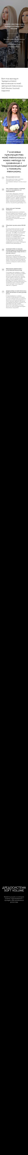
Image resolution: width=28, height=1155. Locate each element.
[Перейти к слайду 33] (22, 139)
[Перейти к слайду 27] (13, 139)
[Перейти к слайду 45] (17, 141)
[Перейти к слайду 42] (13, 141)
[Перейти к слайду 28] (14, 139)
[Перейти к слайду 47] (20, 141)
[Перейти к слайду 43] (14, 141)
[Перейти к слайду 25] (10, 139)
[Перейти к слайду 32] (20, 139)
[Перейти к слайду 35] (25, 139)
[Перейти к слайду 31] (19, 139)
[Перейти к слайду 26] (11, 139)
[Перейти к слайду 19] (1, 139)
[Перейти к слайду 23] (7, 139)
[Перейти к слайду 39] (8, 141)
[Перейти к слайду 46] (19, 141)
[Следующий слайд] (27, 121)
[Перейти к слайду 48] (22, 141)
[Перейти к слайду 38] (7, 141)
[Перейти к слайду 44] (16, 141)
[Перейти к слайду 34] (23, 139)
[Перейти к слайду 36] (26, 139)
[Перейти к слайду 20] (2, 139)
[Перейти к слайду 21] (4, 139)
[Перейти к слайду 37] (5, 141)
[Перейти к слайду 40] (10, 141)
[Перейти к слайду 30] (17, 139)
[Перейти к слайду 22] (5, 139)
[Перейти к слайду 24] (8, 139)
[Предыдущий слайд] (1, 121)
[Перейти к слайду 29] (16, 139)
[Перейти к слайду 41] (11, 141)
